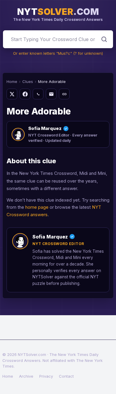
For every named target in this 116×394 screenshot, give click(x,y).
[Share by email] (51, 94)
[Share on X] (12, 94)
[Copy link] (64, 94)
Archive (26, 376)
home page (36, 207)
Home (12, 81)
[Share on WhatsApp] (38, 94)
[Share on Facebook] (25, 94)
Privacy (46, 376)
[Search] (104, 39)
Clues (27, 81)
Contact (66, 376)
